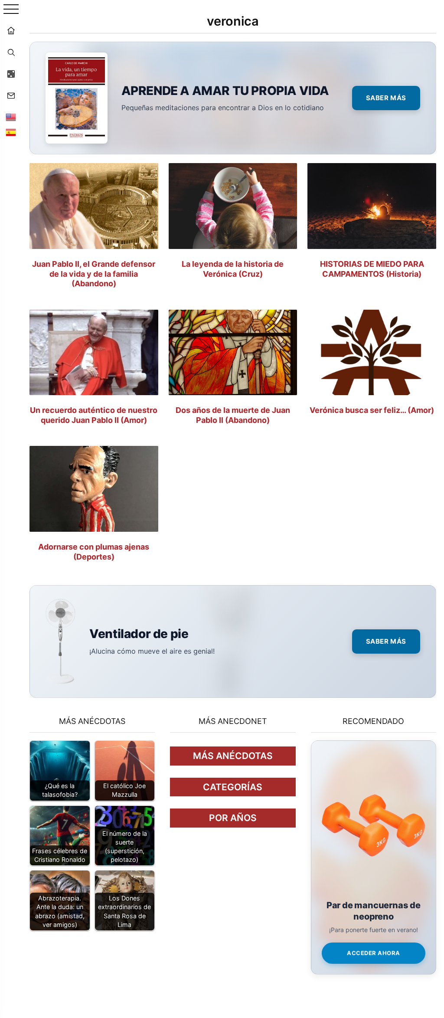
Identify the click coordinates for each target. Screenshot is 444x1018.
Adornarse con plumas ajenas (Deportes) (93, 551)
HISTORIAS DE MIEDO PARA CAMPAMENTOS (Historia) (372, 268)
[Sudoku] (10, 73)
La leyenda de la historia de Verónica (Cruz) (233, 268)
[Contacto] (10, 95)
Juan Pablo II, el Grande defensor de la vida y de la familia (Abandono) (93, 273)
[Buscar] (10, 52)
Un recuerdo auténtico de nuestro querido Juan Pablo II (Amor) (93, 415)
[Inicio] (10, 30)
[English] (10, 117)
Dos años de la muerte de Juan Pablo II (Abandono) (233, 415)
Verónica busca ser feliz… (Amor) (372, 410)
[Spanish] (10, 132)
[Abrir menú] (11, 9)
